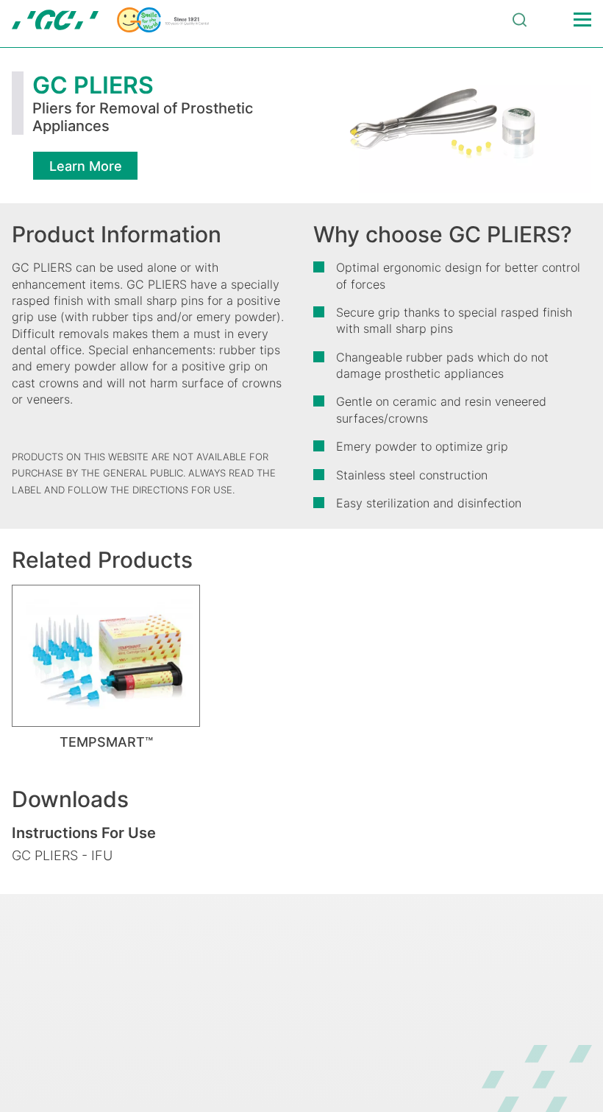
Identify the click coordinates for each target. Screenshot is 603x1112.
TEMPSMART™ (106, 742)
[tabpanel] (106, 667)
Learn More (85, 166)
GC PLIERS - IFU (62, 855)
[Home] (110, 19)
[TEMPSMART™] (106, 656)
